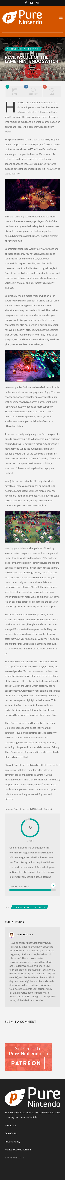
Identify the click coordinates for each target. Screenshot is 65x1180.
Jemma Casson (16, 69)
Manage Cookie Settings (18, 1149)
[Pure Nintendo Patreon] (28, 1057)
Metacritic (10, 1125)
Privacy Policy (12, 1141)
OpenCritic (11, 1133)
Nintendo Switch (29, 49)
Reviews (11, 49)
